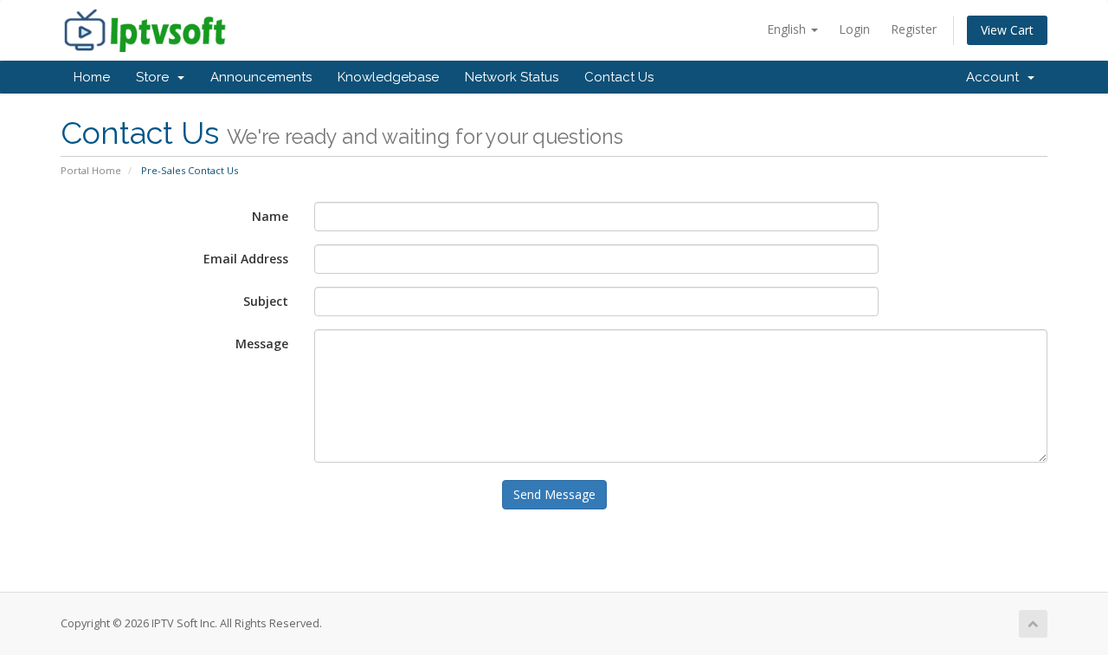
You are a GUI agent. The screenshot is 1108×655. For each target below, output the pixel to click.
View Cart (1007, 30)
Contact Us (619, 77)
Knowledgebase (388, 77)
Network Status (511, 77)
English (788, 29)
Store (156, 77)
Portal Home (91, 170)
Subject (265, 301)
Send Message (554, 494)
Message (261, 343)
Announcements (261, 77)
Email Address (245, 258)
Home (92, 77)
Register (914, 29)
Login (854, 29)
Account (996, 77)
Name (270, 216)
